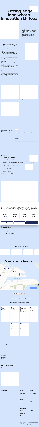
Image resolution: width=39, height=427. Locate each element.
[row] (26, 144)
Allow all (32, 222)
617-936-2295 (17, 139)
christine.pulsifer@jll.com (4, 359)
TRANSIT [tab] (23, 293)
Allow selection (19, 222)
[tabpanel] (19, 317)
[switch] (14, 216)
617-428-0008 (3, 358)
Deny (7, 222)
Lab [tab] (19, 129)
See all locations (22, 404)
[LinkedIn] (22, 415)
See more (2, 367)
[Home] (4, 391)
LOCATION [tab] (16, 293)
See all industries (22, 413)
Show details (34, 219)
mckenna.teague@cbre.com (24, 352)
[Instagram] (20, 415)
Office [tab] (17, 129)
